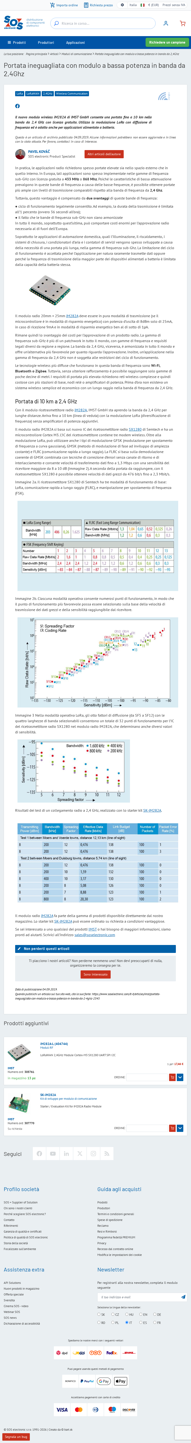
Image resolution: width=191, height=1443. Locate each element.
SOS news (10, 1318)
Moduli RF (46, 1048)
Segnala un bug (16, 1437)
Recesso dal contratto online (115, 1249)
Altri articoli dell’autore (104, 154)
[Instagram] (93, 1153)
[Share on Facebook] (17, 106)
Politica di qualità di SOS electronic (26, 1237)
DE (158, 1314)
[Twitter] (79, 1153)
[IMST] (164, 96)
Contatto (9, 1220)
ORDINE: (120, 1077)
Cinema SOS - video (16, 1306)
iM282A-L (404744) (54, 1044)
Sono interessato (96, 974)
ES (144, 1323)
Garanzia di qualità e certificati (22, 1231)
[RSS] (106, 1153)
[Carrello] (181, 23)
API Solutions (12, 1283)
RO (102, 1323)
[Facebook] (39, 1153)
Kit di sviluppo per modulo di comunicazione (68, 1099)
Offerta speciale (14, 1294)
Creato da (55, 1430)
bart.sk (68, 1430)
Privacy (101, 1243)
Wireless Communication (72, 94)
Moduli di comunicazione (76, 54)
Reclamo (103, 1226)
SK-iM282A (152, 810)
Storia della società (16, 1243)
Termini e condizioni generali (115, 1214)
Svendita (9, 1300)
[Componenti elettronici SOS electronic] (26, 22)
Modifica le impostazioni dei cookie (119, 1255)
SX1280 (135, 429)
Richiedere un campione (167, 42)
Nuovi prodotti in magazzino (21, 1289)
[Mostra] (180, 1077)
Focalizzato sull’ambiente (20, 1249)
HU (130, 1314)
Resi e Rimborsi (107, 1231)
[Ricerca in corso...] (56, 23)
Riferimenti (11, 1226)
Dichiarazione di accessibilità (22, 1324)
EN (144, 1314)
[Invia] (183, 1296)
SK (102, 1314)
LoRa (20, 94)
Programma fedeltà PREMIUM (116, 1237)
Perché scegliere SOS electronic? (25, 1214)
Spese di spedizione (110, 1220)
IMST (93, 929)
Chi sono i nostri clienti (18, 1208)
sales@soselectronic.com (95, 934)
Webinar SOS (12, 1312)
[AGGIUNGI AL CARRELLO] (172, 1077)
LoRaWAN (33, 94)
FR (158, 1323)
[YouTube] (52, 1153)
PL (116, 1323)
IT (130, 1323)
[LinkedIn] (66, 1153)
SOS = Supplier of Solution (21, 1202)
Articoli (54, 54)
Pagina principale (36, 54)
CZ (116, 1314)
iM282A (72, 315)
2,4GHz (47, 94)
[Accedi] (166, 25)
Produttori (103, 1208)
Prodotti (102, 1202)
